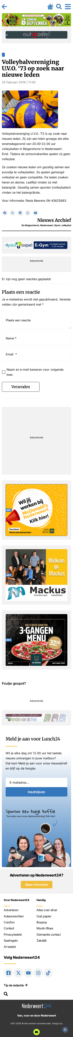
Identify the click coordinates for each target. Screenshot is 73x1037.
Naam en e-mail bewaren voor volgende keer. (35, 372)
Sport (57, 225)
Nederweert (46, 225)
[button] (5, 213)
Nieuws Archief (54, 220)
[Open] (68, 6)
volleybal (66, 225)
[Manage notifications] (65, 1030)
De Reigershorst (30, 225)
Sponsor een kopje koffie (30, 811)
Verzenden (20, 386)
